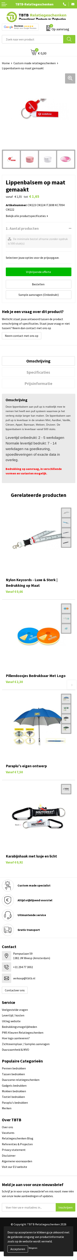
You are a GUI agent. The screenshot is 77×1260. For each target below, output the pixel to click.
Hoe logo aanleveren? (16, 1038)
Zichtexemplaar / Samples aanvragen (26, 1044)
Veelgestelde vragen (15, 1010)
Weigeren (33, 1248)
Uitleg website (11, 1021)
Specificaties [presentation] (38, 372)
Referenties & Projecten (17, 1144)
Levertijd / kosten (13, 1015)
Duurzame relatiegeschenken (20, 1080)
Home (6, 63)
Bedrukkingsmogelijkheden (19, 1027)
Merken (6, 1108)
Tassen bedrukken (13, 1074)
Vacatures (8, 1133)
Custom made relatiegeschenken (34, 63)
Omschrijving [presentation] (38, 361)
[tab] (38, 361)
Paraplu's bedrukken (15, 1102)
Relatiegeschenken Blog (17, 1138)
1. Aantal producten (22, 228)
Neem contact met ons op (21, 336)
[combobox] (32, 39)
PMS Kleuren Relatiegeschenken (22, 1032)
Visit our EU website (14, 1167)
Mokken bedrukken (14, 1091)
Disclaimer (9, 1155)
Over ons (7, 1127)
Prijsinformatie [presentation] (38, 383)
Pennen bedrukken (14, 1068)
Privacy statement (14, 1150)
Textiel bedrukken (13, 1097)
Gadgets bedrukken (14, 1085)
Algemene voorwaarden (17, 1161)
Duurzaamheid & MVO (15, 1049)
